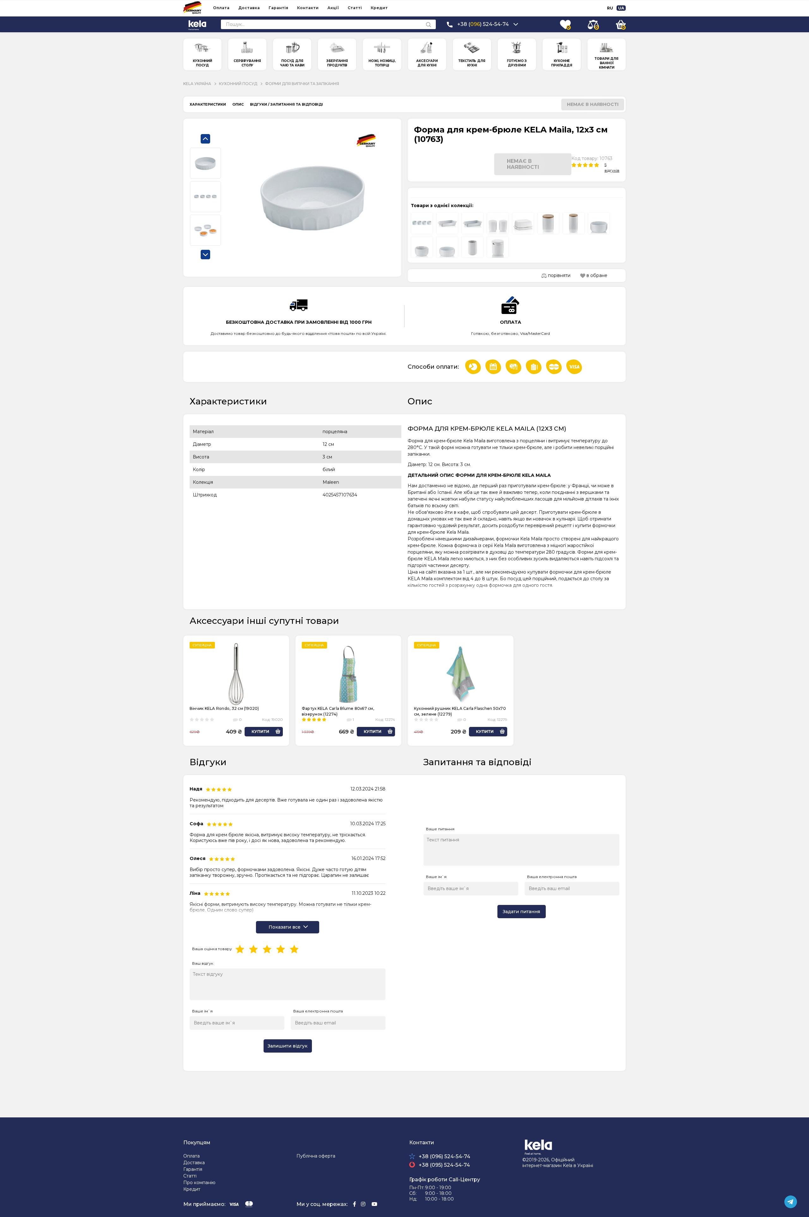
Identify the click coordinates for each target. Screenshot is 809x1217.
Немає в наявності (592, 104)
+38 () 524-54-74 (483, 24)
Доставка (249, 7)
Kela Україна (197, 83)
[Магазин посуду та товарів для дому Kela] (197, 24)
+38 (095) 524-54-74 (444, 1165)
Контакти (308, 7)
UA (621, 8)
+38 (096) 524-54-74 (444, 1156)
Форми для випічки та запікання (302, 83)
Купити (260, 731)
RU (610, 8)
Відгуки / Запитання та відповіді (286, 104)
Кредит (379, 7)
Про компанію (199, 1182)
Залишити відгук (287, 1046)
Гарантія (278, 7)
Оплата (221, 7)
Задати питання (521, 911)
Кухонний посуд (238, 83)
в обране (596, 275)
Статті (355, 7)
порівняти (558, 275)
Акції (333, 7)
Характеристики (208, 104)
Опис (238, 104)
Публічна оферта (315, 1156)
